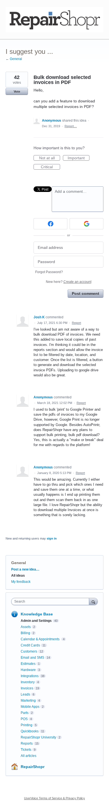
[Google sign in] (86, 223)
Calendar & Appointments (40, 639)
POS (24, 719)
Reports (27, 743)
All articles (28, 756)
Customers (29, 651)
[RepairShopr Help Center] (54, 19)
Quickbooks (30, 731)
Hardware (28, 670)
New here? (68, 282)
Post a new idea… (25, 569)
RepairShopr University (38, 737)
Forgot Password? (49, 272)
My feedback (20, 582)
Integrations (30, 676)
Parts (25, 713)
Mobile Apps (30, 707)
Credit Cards (30, 645)
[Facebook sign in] (50, 223)
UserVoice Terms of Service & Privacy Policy (54, 798)
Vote (17, 91)
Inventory (28, 682)
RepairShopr (32, 766)
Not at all (49, 158)
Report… (71, 126)
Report (76, 322)
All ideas (18, 575)
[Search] (93, 601)
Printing (26, 725)
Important (78, 158)
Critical (50, 167)
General (18, 562)
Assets (26, 627)
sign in (52, 538)
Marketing (28, 700)
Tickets (26, 750)
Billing (25, 633)
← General (14, 59)
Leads (25, 694)
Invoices (27, 688)
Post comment (85, 293)
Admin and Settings (36, 621)
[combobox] (51, 601)
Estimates (28, 664)
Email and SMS (32, 658)
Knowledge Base (37, 614)
